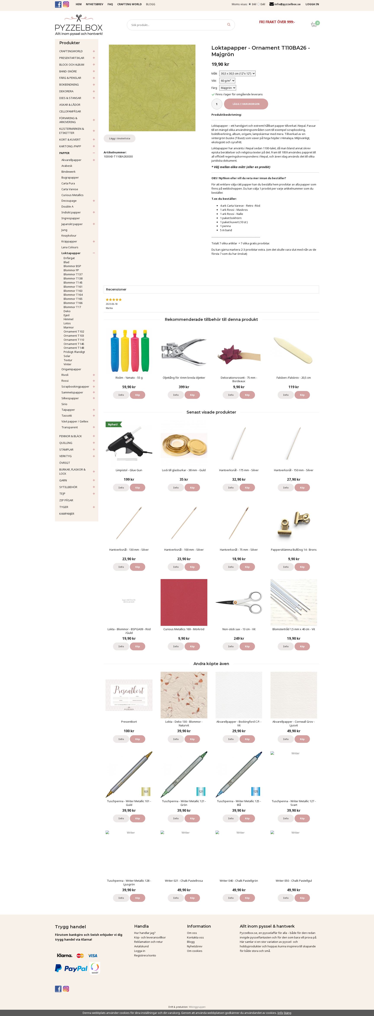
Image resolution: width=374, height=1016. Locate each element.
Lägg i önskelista (119, 138)
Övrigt (64, 463)
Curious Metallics (72, 195)
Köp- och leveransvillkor (150, 937)
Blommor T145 (73, 282)
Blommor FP (71, 270)
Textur (68, 360)
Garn (63, 480)
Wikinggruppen (197, 1006)
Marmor (69, 327)
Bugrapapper (70, 177)
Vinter (67, 364)
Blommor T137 (73, 274)
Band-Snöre (68, 71)
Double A (67, 206)
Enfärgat (69, 258)
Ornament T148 (74, 348)
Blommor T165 (73, 299)
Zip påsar (66, 500)
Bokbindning (69, 84)
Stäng (287, 1013)
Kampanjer (66, 514)
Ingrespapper (70, 218)
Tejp (62, 493)
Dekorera (66, 91)
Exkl (263, 4)
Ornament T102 (74, 331)
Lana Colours (69, 247)
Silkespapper (70, 398)
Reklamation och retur (148, 942)
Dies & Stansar (70, 98)
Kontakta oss (195, 937)
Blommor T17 (72, 307)
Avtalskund (141, 946)
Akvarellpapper (71, 160)
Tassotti (66, 415)
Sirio (64, 404)
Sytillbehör (68, 487)
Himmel (68, 319)
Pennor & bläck (70, 436)
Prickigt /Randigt (74, 352)
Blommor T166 (73, 303)
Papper (64, 153)
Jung (64, 230)
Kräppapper (69, 241)
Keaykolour (68, 235)
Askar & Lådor (69, 105)
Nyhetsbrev (194, 946)
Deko (67, 311)
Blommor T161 (73, 287)
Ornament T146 (74, 344)
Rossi (65, 381)
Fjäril (66, 315)
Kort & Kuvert (70, 139)
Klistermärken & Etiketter (71, 131)
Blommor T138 (73, 278)
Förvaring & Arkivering (68, 120)
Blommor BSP (72, 266)
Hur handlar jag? (145, 933)
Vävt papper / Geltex (74, 421)
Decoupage (69, 201)
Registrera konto (145, 955)
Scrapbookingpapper (75, 386)
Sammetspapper (72, 392)
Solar (67, 356)
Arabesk (66, 166)
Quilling (65, 443)
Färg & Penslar (70, 78)
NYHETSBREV (94, 4)
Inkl (254, 4)
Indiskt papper (71, 212)
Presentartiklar (71, 58)
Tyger (63, 507)
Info (121, 394)
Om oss (192, 933)
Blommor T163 (73, 291)
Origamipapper (71, 369)
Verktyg (65, 456)
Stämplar (66, 449)
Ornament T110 (74, 340)
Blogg (150, 4)
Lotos (67, 323)
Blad (66, 262)
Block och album (71, 65)
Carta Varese (69, 189)
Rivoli (64, 375)
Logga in (139, 951)
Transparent (69, 427)
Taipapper (68, 410)
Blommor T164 (73, 295)
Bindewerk (68, 172)
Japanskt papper (72, 224)
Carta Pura (68, 183)
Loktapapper (71, 253)
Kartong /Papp (70, 146)
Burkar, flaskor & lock (72, 471)
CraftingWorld (71, 51)
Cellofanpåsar (70, 111)
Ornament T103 (74, 336)
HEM (79, 4)
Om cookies (194, 951)
